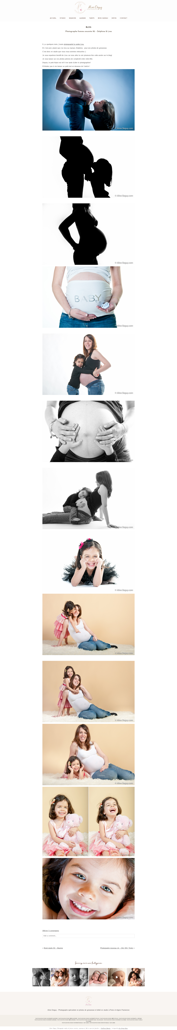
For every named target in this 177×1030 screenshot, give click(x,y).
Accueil (53, 18)
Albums (82, 18)
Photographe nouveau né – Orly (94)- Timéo (116, 948)
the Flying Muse (123, 1028)
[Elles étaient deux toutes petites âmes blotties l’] (98, 977)
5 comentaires (50, 931)
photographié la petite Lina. (74, 44)
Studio (62, 18)
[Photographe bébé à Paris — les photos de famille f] (136, 977)
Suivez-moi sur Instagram (88, 963)
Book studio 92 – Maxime (53, 948)
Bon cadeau (103, 18)
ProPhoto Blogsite (106, 1028)
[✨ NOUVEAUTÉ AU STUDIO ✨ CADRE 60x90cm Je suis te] (117, 977)
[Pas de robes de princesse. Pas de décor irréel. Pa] (41, 977)
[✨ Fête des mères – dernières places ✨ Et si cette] (60, 977)
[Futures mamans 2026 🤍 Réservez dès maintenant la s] (79, 977)
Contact (123, 18)
